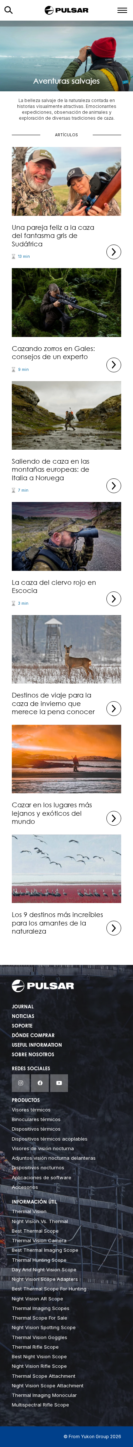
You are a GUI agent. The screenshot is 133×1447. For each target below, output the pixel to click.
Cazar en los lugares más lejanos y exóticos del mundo (52, 813)
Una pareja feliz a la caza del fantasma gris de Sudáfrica (53, 235)
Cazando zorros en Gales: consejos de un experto (53, 352)
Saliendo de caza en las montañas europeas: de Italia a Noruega (50, 469)
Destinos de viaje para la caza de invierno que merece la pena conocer (53, 703)
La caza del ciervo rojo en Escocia (54, 586)
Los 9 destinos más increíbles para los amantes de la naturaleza (57, 922)
